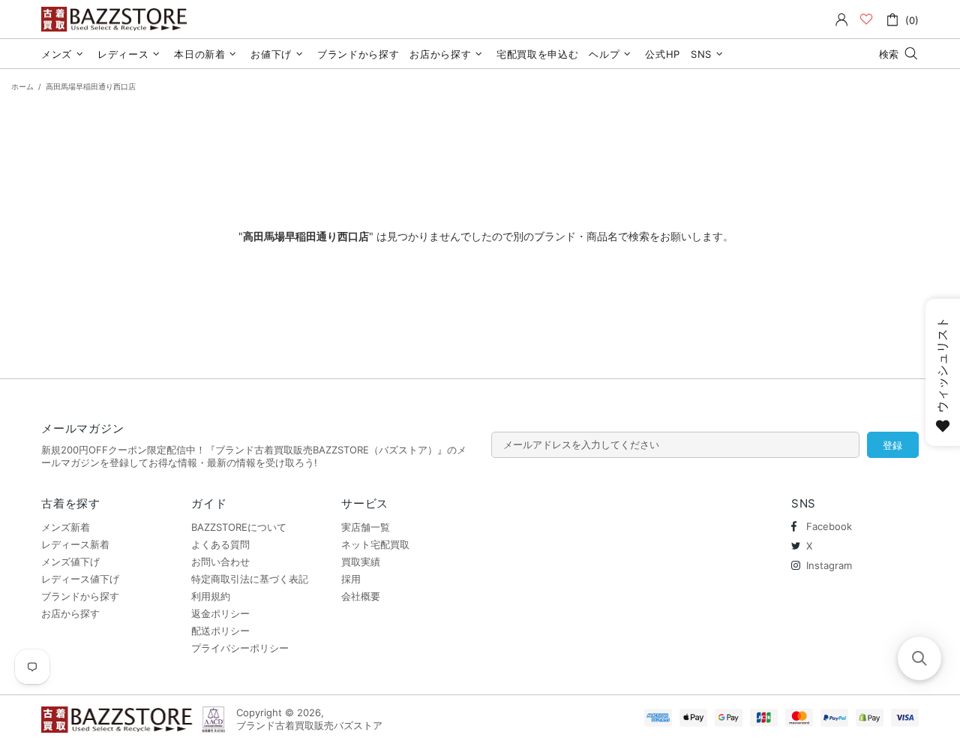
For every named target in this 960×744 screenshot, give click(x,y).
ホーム (22, 86)
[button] (919, 658)
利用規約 (210, 596)
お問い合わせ (220, 562)
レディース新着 (75, 544)
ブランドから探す (80, 596)
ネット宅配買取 (375, 544)
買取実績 (360, 562)
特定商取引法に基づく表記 (249, 579)
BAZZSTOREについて (238, 527)
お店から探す (70, 613)
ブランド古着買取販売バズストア (116, 19)
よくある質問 (220, 544)
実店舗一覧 (365, 527)
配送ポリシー (220, 631)
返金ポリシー (220, 613)
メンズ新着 (65, 527)
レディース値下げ (80, 579)
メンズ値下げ (70, 562)
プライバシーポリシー (240, 648)
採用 (351, 579)
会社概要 (360, 596)
